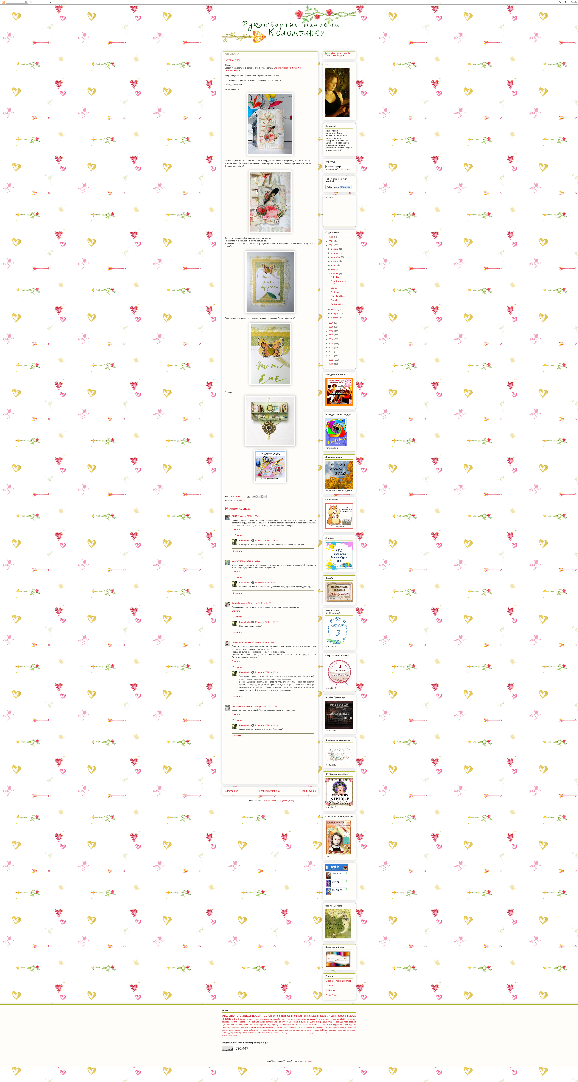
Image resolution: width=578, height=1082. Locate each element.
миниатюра (283, 1030)
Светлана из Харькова (242, 706)
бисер (286, 1024)
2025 (331, 237)
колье (336, 1033)
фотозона (275, 1033)
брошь (291, 1027)
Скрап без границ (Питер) (338, 981)
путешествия (228, 1024)
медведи (271, 1024)
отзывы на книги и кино (307, 1024)
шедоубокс (312, 1033)
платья (252, 1027)
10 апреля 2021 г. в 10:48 (263, 642)
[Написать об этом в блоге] (256, 496)
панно (300, 1033)
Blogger (308, 1061)
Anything (335, 292)
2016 (331, 339)
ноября (335, 249)
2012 (331, 355)
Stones (334, 288)
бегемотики (260, 1033)
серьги (322, 1024)
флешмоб (226, 1027)
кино (255, 1024)
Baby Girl (335, 277)
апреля (335, 273)
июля (334, 265)
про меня (285, 1019)
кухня (326, 1027)
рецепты (298, 1027)
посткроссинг (350, 1022)
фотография (286, 1016)
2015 (331, 343)
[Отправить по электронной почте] (253, 496)
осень (292, 1024)
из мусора (238, 1033)
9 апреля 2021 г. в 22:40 (248, 516)
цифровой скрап (340, 1024)
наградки (333, 1027)
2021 (331, 245)
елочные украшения (330, 1019)
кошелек (341, 1033)
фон (269, 1030)
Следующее (231, 791)
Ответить (236, 529)
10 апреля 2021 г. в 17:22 (265, 706)
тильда (305, 1033)
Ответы (238, 535)
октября (335, 253)
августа (335, 261)
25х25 (342, 1019)
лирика (259, 1019)
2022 (331, 241)
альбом (298, 1016)
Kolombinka (244, 540)
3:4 (329, 1016)
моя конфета (261, 1030)
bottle (322, 1030)
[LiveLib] (336, 896)
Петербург (250, 1019)
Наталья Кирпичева (241, 642)
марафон (267, 1019)
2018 (331, 331)
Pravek (334, 300)
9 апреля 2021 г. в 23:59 (249, 561)
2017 (331, 335)
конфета (226, 1019)
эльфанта (342, 1027)
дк (308, 1019)
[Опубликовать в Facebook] (262, 496)
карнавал (301, 1019)
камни (231, 1030)
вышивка (319, 1027)
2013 (331, 351)
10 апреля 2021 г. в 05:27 (259, 603)
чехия (349, 1019)
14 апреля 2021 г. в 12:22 (266, 622)
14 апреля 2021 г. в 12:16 (266, 540)
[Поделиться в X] (259, 496)
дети (275, 1016)
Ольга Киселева (239, 603)
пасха (300, 1030)
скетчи (224, 1036)
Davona (329, 985)
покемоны (352, 1033)
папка (346, 1033)
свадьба (276, 1019)
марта (334, 309)
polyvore (311, 1022)
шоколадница (232, 1036)
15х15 (235, 1019)
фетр (242, 1022)
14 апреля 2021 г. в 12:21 (266, 583)
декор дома (321, 1022)
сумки (268, 1033)
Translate (347, 169)
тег (304, 1027)
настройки (293, 1030)
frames (331, 1022)
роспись (269, 1027)
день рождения (339, 1016)
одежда (339, 1022)
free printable (321, 1033)
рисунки (302, 1022)
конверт (238, 1030)
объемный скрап (290, 1022)
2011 (331, 360)
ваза (349, 1030)
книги (248, 1022)
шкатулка (261, 1027)
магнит (275, 1030)
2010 (331, 364)
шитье (276, 1027)
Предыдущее (308, 791)
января (335, 317)
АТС (318, 1019)
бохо (285, 1027)
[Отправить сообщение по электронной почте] (248, 496)
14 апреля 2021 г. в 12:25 (266, 672)
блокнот (277, 1022)
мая (333, 269)
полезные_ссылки (312, 1030)
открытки (238, 500)
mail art (282, 1033)
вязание (235, 1027)
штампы (251, 1033)
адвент (288, 1033)
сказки (329, 1024)
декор (230, 1033)
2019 (331, 327)
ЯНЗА (234, 516)
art (281, 1027)
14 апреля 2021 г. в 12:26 (266, 725)
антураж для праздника (335, 1030)
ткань (306, 1016)
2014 (331, 347)
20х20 (352, 1016)
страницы (243, 1015)
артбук (294, 1019)
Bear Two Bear (338, 296)
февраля (336, 313)
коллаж (269, 1022)
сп (244, 500)
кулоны (245, 1030)
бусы (262, 1022)
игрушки (352, 1024)
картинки (294, 1033)
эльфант (314, 1016)
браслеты (310, 1027)
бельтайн (329, 1033)
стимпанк (234, 1022)
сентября (336, 257)
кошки (323, 1016)
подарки (262, 1024)
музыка (279, 1024)
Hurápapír (330, 990)
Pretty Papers (331, 995)
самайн (255, 1022)
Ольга (235, 561)
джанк (312, 1019)
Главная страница (269, 791)
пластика (244, 1027)
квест (245, 1033)
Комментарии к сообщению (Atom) (278, 800)
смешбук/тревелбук (244, 1024)
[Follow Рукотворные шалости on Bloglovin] (338, 188)
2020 (331, 323)
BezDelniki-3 (337, 304)
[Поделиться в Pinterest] (265, 496)
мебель (252, 1030)
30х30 (242, 1019)
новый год (259, 1015)
